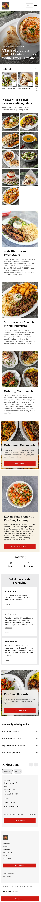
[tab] (7, 771)
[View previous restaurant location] (31, 764)
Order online (19, 820)
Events (5, 847)
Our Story (6, 844)
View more (8, 627)
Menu (29, 6)
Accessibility (7, 877)
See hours (32, 814)
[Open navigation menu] (35, 6)
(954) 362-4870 (9, 802)
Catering (6, 850)
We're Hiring (7, 853)
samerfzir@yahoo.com (11, 807)
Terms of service (8, 873)
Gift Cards (7, 858)
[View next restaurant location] (36, 764)
